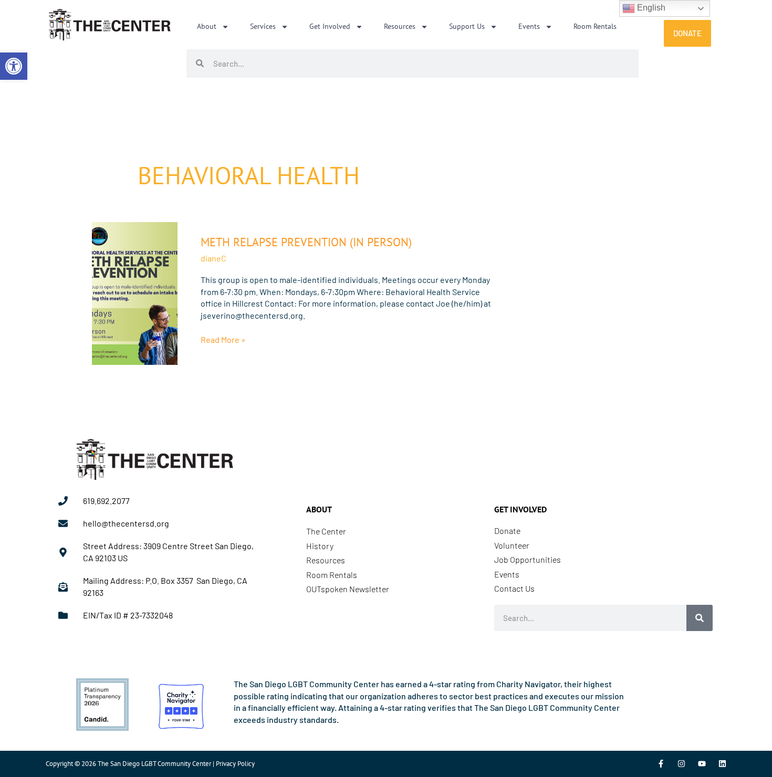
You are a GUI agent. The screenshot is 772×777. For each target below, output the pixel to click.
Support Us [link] (467, 26)
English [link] (650, 7)
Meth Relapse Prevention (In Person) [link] (306, 242)
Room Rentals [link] (595, 26)
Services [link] (263, 26)
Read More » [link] (223, 339)
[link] (13, 66)
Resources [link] (399, 26)
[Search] (699, 618)
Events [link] (529, 26)
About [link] (206, 26)
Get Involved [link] (329, 26)
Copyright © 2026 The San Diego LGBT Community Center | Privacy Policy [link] (150, 763)
